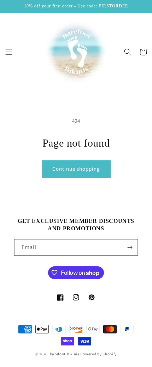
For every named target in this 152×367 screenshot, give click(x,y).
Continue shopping (76, 168)
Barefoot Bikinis (65, 353)
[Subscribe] (130, 247)
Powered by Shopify (98, 353)
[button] (9, 52)
